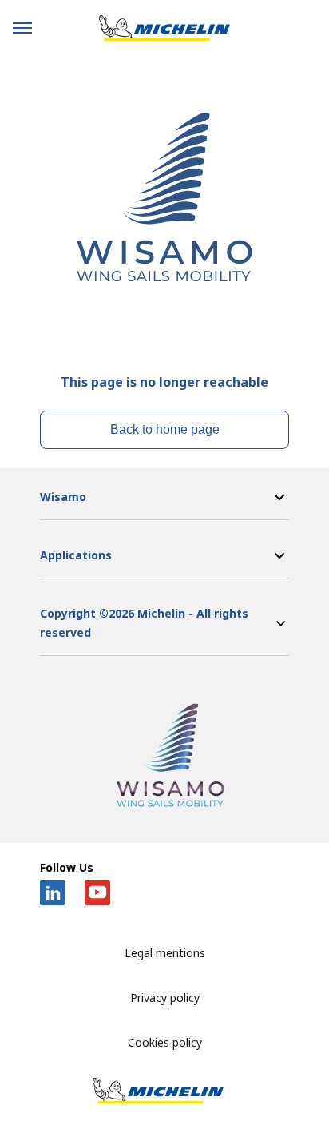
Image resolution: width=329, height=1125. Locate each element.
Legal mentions (165, 952)
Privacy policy (165, 997)
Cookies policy (165, 1042)
